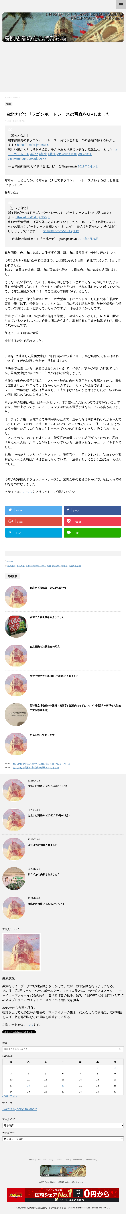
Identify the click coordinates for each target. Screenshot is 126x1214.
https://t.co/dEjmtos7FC (33, 144)
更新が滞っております (42, 735)
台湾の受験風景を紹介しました (47, 617)
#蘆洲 (52, 154)
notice (10, 561)
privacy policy (91, 1160)
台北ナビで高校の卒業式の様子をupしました (36, 767)
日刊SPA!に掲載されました (43, 844)
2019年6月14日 (88, 166)
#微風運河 (85, 154)
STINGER (105, 1208)
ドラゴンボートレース (36, 566)
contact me (77, 1160)
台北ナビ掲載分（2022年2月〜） (48, 587)
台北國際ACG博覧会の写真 (45, 646)
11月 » (13, 1096)
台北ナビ (21, 566)
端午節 (64, 566)
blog (51, 1160)
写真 (49, 566)
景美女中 (56, 566)
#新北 (43, 154)
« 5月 (5, 1096)
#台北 (34, 154)
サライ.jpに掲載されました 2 (44, 874)
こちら (27, 491)
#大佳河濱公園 (67, 154)
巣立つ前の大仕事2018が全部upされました (54, 676)
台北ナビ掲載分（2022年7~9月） (46, 903)
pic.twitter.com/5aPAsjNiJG (61, 231)
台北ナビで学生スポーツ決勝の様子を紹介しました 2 (41, 763)
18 (28, 1085)
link (67, 1160)
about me (42, 1160)
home (31, 1160)
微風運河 (11, 566)
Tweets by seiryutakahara (19, 1109)
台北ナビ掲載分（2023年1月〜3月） (48, 786)
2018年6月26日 (88, 239)
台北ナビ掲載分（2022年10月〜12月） (49, 815)
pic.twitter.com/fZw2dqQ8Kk (27, 158)
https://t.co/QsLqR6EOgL (33, 217)
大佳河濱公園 (75, 566)
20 (63, 1085)
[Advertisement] (63, 69)
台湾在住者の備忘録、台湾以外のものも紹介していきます (63, 1182)
